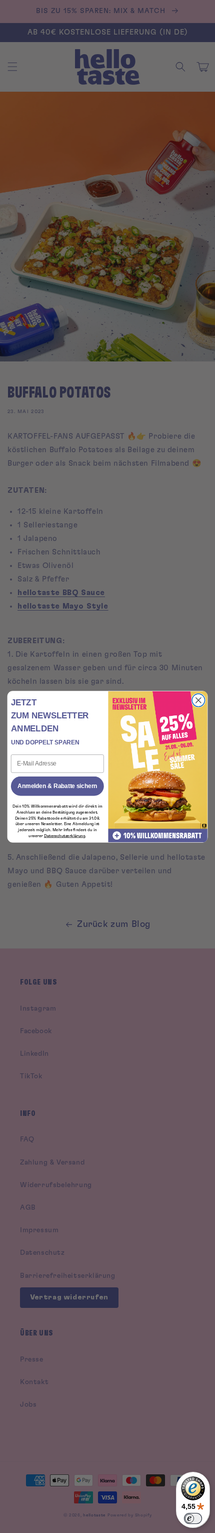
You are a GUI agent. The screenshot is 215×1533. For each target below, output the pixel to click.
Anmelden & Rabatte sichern (57, 786)
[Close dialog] (198, 700)
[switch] (193, 1518)
